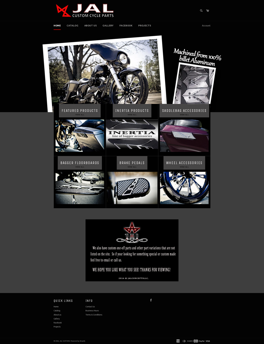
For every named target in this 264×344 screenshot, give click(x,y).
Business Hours (92, 311)
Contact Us (90, 307)
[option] (132, 71)
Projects (144, 25)
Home (57, 25)
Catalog (72, 25)
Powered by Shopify (78, 341)
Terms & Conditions (94, 315)
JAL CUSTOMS (65, 341)
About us (90, 25)
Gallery (108, 25)
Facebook (126, 25)
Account (206, 25)
